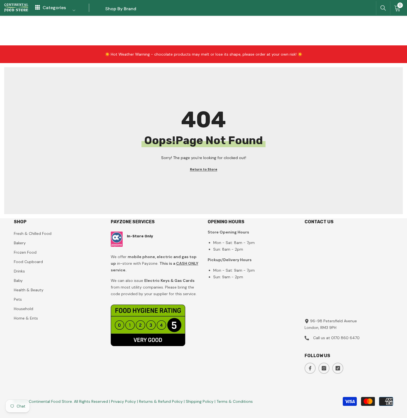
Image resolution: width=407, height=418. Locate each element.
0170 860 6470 (345, 337)
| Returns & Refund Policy (160, 401)
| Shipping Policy (199, 401)
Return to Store (203, 169)
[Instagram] (323, 368)
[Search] (383, 8)
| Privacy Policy (123, 401)
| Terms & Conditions (234, 401)
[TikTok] (337, 368)
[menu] (37, 7)
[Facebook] (310, 368)
